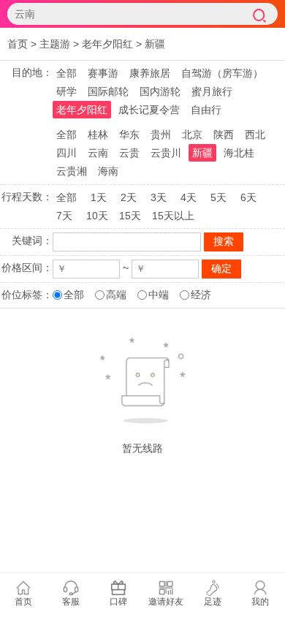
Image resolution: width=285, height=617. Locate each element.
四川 (66, 153)
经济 (201, 294)
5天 (218, 197)
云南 (98, 153)
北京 (192, 134)
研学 (66, 91)
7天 (64, 216)
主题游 (54, 44)
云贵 (129, 153)
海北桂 (239, 153)
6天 (248, 197)
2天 (129, 197)
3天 (159, 197)
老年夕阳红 (107, 44)
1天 (99, 197)
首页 (17, 44)
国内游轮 (160, 91)
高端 (116, 294)
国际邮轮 (108, 91)
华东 (129, 134)
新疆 (155, 44)
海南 (108, 171)
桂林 (98, 134)
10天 (97, 216)
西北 (255, 134)
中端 (158, 294)
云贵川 (166, 153)
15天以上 (173, 216)
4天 (188, 197)
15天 (130, 216)
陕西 (223, 134)
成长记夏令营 (149, 110)
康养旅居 (149, 73)
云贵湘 (71, 171)
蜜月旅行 (211, 91)
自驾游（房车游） (222, 73)
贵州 (161, 134)
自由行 (206, 110)
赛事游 (103, 73)
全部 (66, 73)
